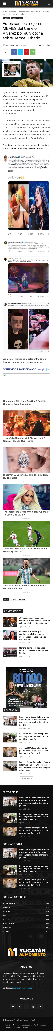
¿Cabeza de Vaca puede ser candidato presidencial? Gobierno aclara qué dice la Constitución (34, 620)
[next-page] (8, 661)
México (13, 599)
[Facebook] (14, 52)
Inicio (5, 12)
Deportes (12, 12)
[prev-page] (4, 661)
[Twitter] (20, 52)
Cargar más (25, 778)
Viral (20, 18)
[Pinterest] (26, 52)
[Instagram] (33, 1006)
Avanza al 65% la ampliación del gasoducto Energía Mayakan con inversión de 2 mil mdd (33, 750)
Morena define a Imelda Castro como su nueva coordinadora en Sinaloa (33, 650)
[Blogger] (13, 1006)
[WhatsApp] (32, 52)
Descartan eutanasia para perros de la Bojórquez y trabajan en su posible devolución (33, 736)
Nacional (14, 18)
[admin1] (4, 45)
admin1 (11, 45)
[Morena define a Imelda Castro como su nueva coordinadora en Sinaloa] (10, 652)
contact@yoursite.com (23, 988)
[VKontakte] (40, 1006)
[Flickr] (26, 1006)
